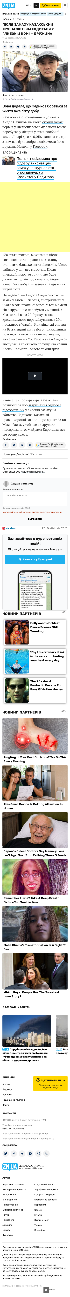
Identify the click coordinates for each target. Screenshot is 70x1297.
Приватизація (10, 1204)
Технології (8, 1220)
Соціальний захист (44, 1184)
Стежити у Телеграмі (37, 559)
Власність (39, 1230)
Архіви (6, 1084)
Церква (6, 1230)
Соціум (38, 1210)
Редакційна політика (13, 1099)
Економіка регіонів (12, 1209)
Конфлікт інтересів (44, 1194)
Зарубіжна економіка (46, 1189)
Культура (7, 1235)
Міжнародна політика (14, 1189)
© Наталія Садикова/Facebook (17, 99)
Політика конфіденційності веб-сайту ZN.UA (22, 1286)
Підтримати (52, 5)
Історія (38, 1215)
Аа (36, 5)
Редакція (7, 1089)
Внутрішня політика (13, 1184)
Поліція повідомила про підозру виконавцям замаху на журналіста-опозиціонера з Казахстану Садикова (37, 167)
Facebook (40, 146)
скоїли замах (52, 122)
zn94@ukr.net (41, 1133)
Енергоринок (9, 1199)
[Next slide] (65, 14)
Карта (5, 1105)
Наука (5, 1214)
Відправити (35, 519)
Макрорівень (9, 1194)
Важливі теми (10, 14)
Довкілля (7, 1225)
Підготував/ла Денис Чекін (20, 454)
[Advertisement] (35, 217)
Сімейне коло (41, 1220)
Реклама (7, 1094)
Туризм (38, 1225)
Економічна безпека (45, 1199)
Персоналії (40, 1204)
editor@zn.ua (47, 1138)
